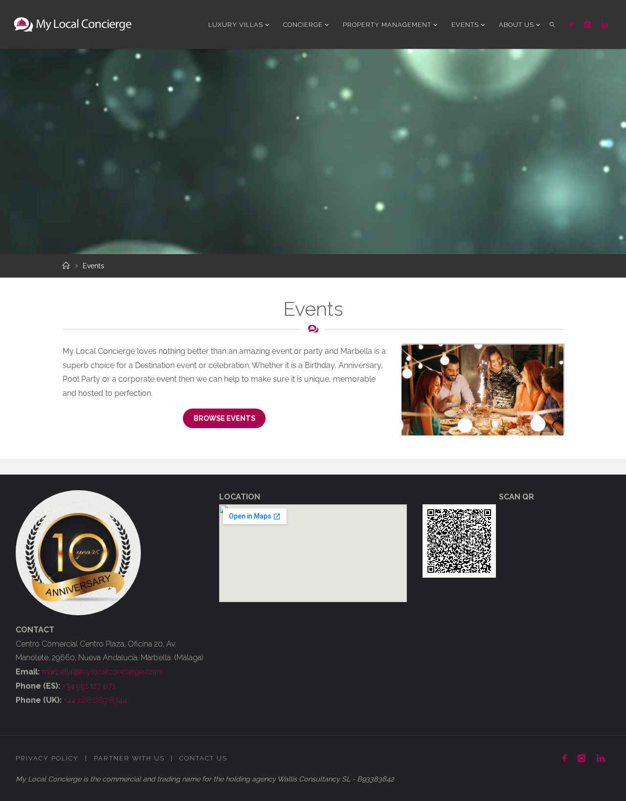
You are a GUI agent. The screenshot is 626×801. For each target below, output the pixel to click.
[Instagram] (587, 24)
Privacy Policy (47, 758)
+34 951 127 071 (88, 686)
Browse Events (224, 418)
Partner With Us (129, 758)
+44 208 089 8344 (95, 700)
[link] (552, 24)
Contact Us (203, 758)
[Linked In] (604, 24)
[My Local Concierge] (73, 24)
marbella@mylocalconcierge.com (102, 671)
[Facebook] (571, 24)
